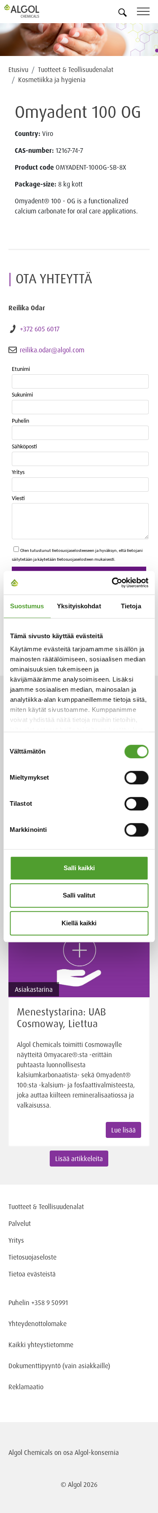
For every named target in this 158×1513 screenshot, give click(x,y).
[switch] (136, 777)
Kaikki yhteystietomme (40, 1344)
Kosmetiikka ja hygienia (52, 79)
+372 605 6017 (39, 329)
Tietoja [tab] (131, 606)
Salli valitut (79, 895)
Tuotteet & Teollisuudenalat (75, 69)
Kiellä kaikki (79, 923)
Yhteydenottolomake (37, 1323)
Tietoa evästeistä (32, 1274)
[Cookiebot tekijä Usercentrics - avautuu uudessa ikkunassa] (112, 582)
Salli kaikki (79, 867)
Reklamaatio (25, 1386)
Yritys (16, 1240)
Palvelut (19, 1223)
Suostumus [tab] (27, 606)
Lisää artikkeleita (79, 1158)
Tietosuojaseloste (32, 1257)
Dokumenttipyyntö (35, 1365)
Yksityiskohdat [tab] (79, 606)
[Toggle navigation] (147, 12)
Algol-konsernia (97, 1452)
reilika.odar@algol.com (52, 350)
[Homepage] (31, 11)
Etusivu (18, 69)
